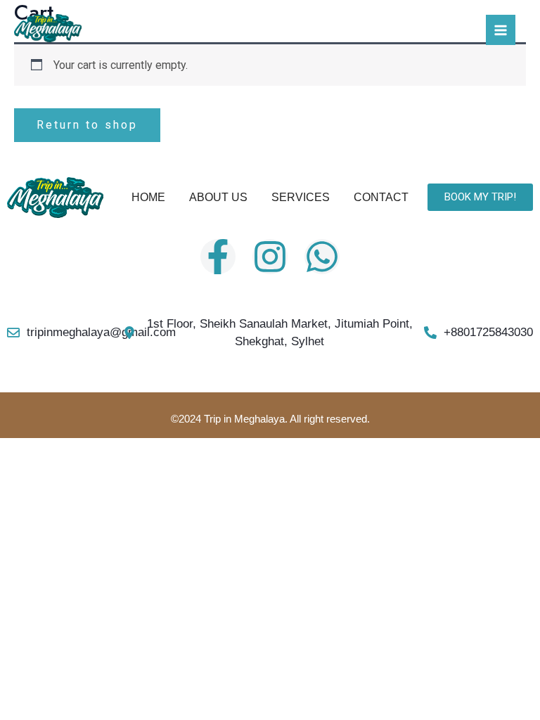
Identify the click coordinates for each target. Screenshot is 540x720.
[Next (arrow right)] (70, 476)
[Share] (118, 451)
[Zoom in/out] (22, 451)
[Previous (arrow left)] (22, 476)
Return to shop (87, 124)
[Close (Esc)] (165, 451)
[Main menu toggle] (500, 29)
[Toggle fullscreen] (70, 451)
